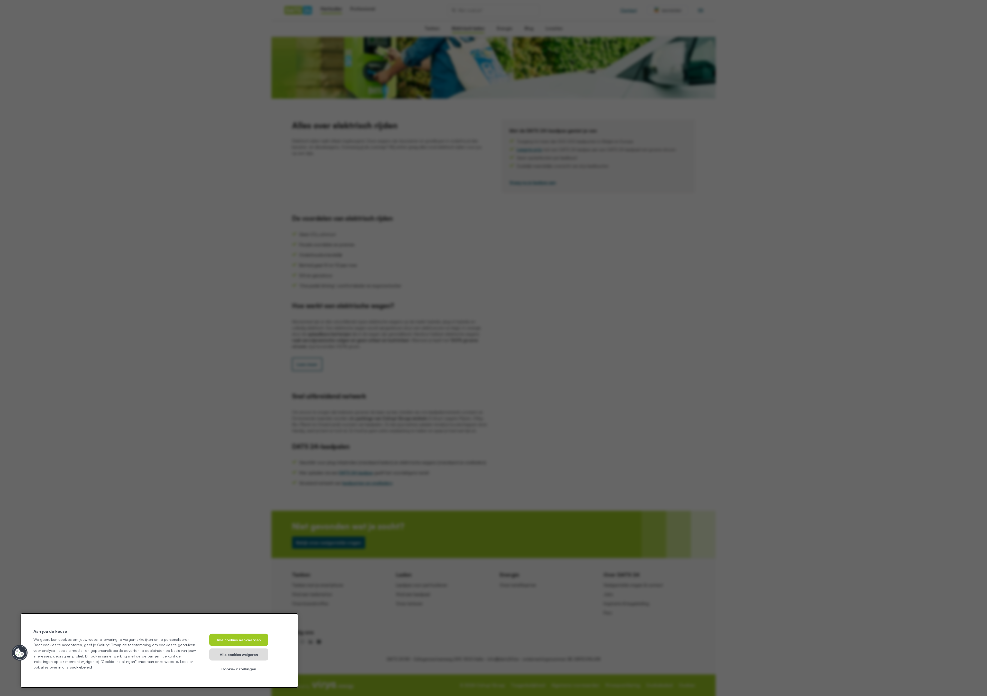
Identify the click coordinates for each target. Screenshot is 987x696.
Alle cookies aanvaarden (239, 639)
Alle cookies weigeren (239, 654)
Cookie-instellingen (238, 668)
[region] (159, 650)
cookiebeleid (81, 667)
